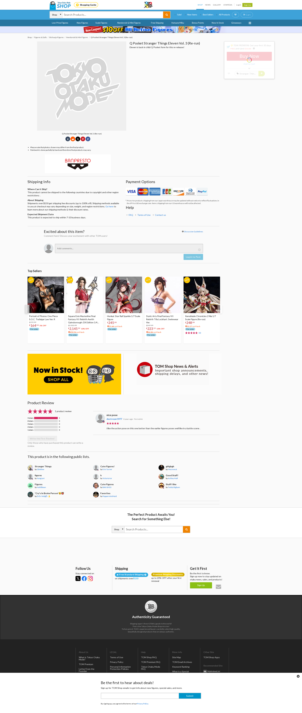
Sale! (179, 14)
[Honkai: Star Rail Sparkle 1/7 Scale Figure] (124, 295)
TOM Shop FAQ (149, 657)
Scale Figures (101, 23)
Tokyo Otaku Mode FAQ (150, 667)
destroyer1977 (114, 419)
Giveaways (236, 23)
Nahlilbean (41, 487)
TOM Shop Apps (211, 657)
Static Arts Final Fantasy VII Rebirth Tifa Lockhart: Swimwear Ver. (162, 319)
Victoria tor (107, 478)
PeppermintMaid (110, 496)
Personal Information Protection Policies (120, 667)
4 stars (30, 421)
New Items (192, 14)
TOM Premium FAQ (150, 662)
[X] (78, 578)
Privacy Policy (116, 662)
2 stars (30, 427)
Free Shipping (157, 23)
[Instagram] (90, 578)
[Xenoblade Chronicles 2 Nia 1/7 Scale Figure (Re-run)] (202, 295)
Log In (238, 5)
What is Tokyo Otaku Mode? (89, 658)
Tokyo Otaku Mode (148, 5)
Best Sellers (208, 14)
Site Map (176, 657)
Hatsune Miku (177, 23)
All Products (224, 14)
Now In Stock (218, 23)
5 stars (30, 418)
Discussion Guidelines (193, 231)
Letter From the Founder (86, 670)
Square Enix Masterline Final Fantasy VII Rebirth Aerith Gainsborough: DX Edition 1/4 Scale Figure (82, 319)
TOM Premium (86, 664)
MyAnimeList (213, 671)
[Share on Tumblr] (67, 139)
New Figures (82, 23)
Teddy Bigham (174, 487)
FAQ (131, 215)
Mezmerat (172, 469)
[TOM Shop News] (172, 369)
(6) (200, 333)
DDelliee (40, 469)
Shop (200, 5)
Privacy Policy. (143, 703)
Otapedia (227, 5)
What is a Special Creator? (180, 672)
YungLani (41, 478)
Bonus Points (198, 23)
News (207, 5)
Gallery (217, 5)
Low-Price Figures (60, 23)
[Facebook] (84, 578)
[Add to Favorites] (60, 280)
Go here (109, 206)
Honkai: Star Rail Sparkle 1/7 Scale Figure (123, 318)
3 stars (30, 424)
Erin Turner (107, 469)
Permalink (138, 419)
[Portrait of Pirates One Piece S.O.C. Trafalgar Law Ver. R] (46, 295)
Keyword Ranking (181, 666)
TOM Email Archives (182, 662)
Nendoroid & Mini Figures (129, 23)
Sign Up (247, 5)
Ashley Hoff (173, 478)
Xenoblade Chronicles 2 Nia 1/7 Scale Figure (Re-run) (200, 318)
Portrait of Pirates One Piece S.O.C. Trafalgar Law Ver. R (43, 318)
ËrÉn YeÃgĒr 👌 (43, 496)
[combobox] (112, 14)
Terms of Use (144, 215)
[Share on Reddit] (72, 139)
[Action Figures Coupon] (151, 29)
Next (220, 309)
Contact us (160, 215)
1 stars (30, 430)
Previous (27, 309)
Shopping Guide (88, 4)
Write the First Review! (42, 438)
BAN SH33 (107, 487)
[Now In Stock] (74, 374)
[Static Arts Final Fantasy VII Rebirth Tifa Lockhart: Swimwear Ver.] (163, 295)
